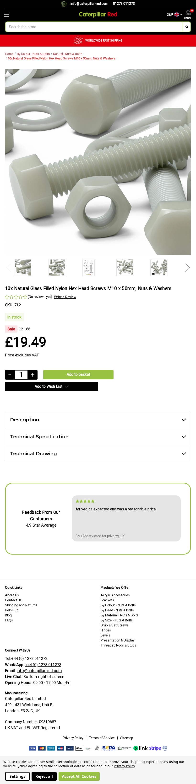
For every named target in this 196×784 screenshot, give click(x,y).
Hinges (106, 630)
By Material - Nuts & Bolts (119, 615)
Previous (8, 267)
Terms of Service (102, 738)
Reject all (44, 776)
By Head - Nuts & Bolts (117, 610)
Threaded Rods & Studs (118, 645)
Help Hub (11, 610)
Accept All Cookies (79, 776)
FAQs (9, 620)
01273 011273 (124, 3)
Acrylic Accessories (115, 595)
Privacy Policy (73, 738)
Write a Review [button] (65, 297)
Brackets (107, 600)
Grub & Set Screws (115, 625)
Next (187, 267)
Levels (105, 635)
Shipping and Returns (21, 605)
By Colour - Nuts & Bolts (118, 605)
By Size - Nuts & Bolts (117, 620)
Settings (17, 776)
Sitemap (126, 738)
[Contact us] (66, 4)
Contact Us (13, 600)
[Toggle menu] (32, 14)
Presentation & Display (118, 640)
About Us (12, 595)
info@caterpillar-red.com (89, 3)
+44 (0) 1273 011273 (29, 658)
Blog (8, 615)
